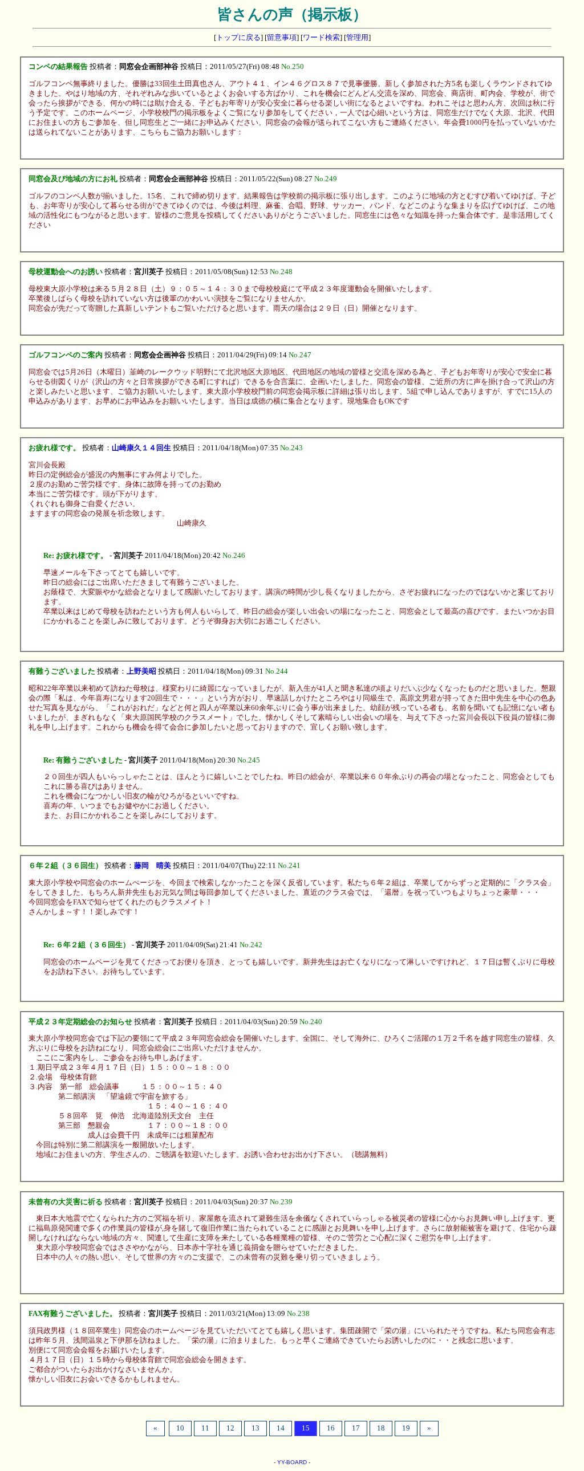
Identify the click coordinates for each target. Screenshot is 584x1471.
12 (230, 1428)
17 (356, 1428)
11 (205, 1428)
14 (281, 1428)
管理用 (357, 38)
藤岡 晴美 (152, 866)
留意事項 (282, 38)
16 (331, 1428)
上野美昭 (141, 671)
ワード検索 (321, 38)
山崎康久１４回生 (141, 448)
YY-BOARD (292, 1462)
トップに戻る (238, 38)
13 (255, 1428)
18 (381, 1428)
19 (406, 1428)
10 (180, 1428)
